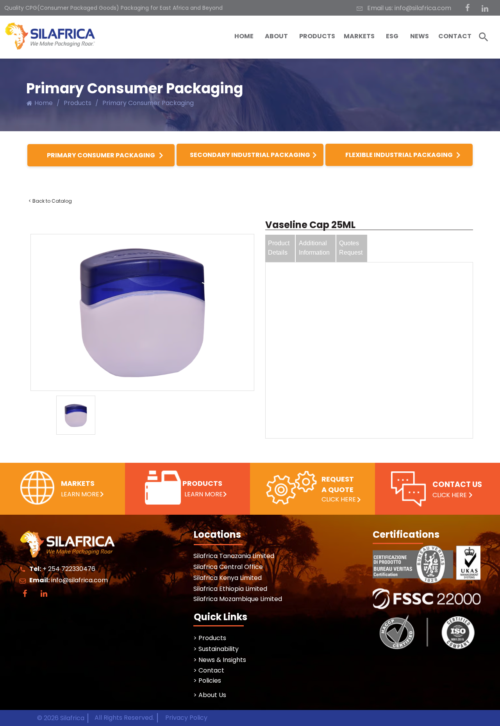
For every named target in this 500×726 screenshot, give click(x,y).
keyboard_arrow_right (161, 155)
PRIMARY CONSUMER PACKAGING (101, 155)
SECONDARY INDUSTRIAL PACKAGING (250, 154)
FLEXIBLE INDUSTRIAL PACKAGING (399, 154)
